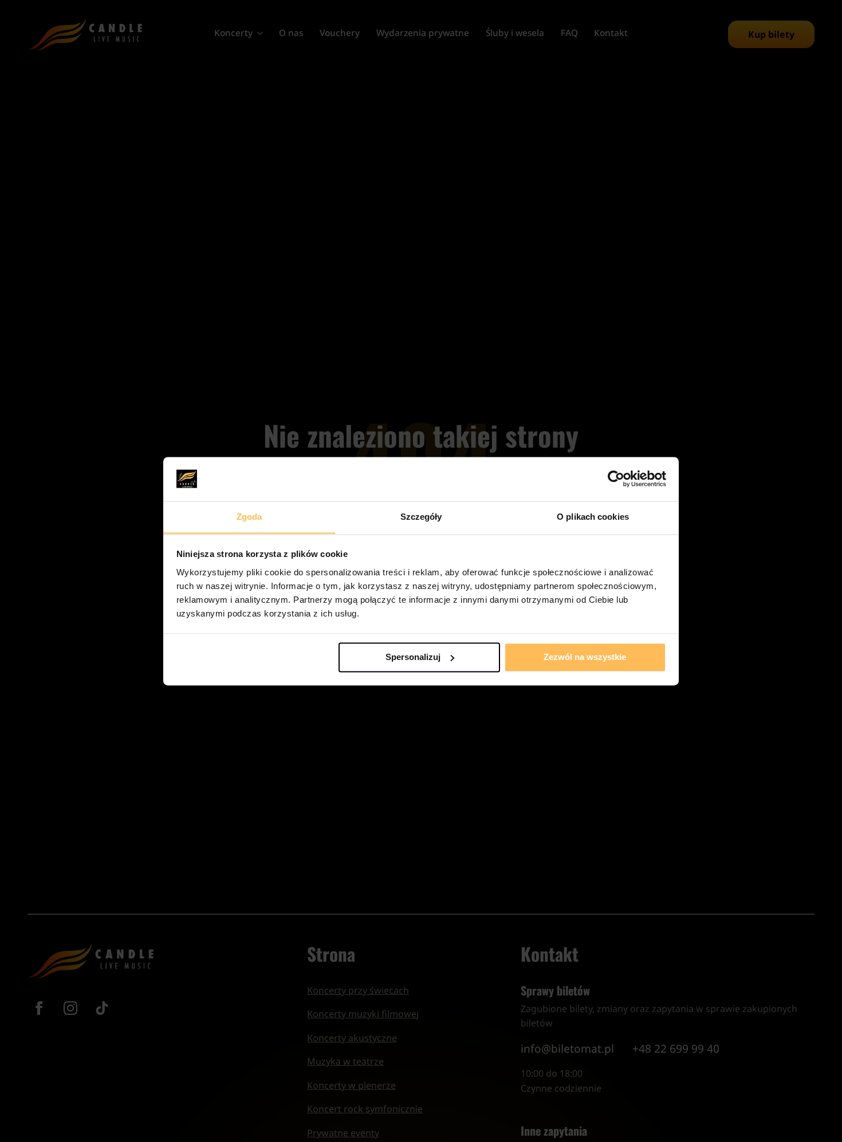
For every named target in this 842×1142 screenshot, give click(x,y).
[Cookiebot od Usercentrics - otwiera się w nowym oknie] (616, 478)
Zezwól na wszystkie (585, 657)
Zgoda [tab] (249, 516)
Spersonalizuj (412, 657)
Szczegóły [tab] (421, 516)
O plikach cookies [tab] (593, 516)
